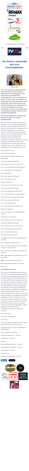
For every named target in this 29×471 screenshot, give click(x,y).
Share (4, 360)
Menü (27, 47)
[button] (2, 48)
